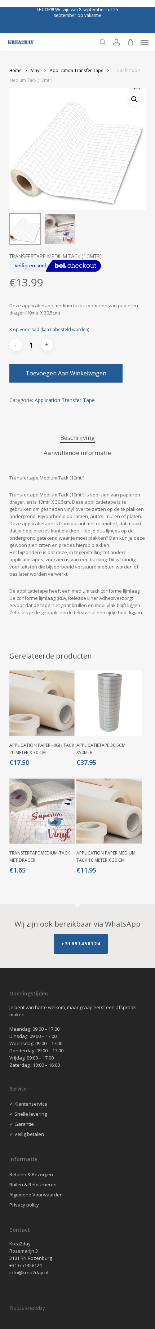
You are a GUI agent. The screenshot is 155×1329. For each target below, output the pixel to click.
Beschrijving (77, 437)
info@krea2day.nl (28, 1272)
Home (15, 70)
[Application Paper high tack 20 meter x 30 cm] (42, 703)
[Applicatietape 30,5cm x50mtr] (109, 703)
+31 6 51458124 (25, 1265)
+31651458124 (81, 944)
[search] (103, 42)
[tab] (78, 438)
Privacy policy (24, 1204)
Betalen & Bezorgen (31, 1174)
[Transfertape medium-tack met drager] (42, 811)
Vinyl (35, 70)
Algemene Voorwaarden (36, 1194)
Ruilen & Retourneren (33, 1184)
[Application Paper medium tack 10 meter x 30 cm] (109, 811)
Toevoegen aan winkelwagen (66, 373)
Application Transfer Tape (76, 70)
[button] (145, 42)
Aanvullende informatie (77, 453)
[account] (116, 42)
